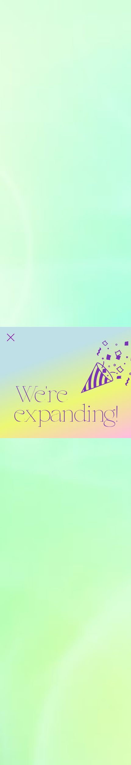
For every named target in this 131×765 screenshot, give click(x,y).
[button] (11, 337)
